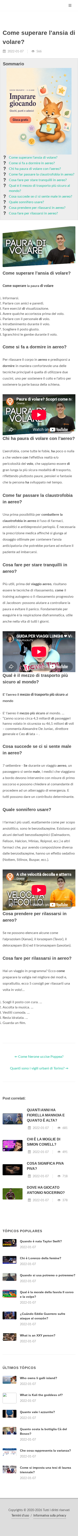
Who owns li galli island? (38, 1378)
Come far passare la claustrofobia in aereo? (41, 174)
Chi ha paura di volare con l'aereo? (35, 169)
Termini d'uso (20, 1515)
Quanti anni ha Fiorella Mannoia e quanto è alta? (46, 1115)
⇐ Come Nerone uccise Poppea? (39, 1056)
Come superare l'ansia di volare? (33, 157)
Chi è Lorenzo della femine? (40, 1258)
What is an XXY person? (37, 1335)
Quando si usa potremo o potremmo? (47, 1275)
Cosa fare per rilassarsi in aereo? (33, 213)
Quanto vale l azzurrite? (37, 1412)
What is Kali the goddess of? (41, 1395)
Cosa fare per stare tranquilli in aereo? (38, 180)
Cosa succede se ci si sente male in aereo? (40, 196)
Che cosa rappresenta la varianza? (45, 1450)
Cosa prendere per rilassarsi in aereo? (37, 207)
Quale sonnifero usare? (26, 202)
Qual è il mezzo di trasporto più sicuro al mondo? (39, 188)
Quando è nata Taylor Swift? (41, 1241)
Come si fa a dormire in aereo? (32, 163)
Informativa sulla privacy (49, 1515)
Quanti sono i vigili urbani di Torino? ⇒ (39, 1068)
